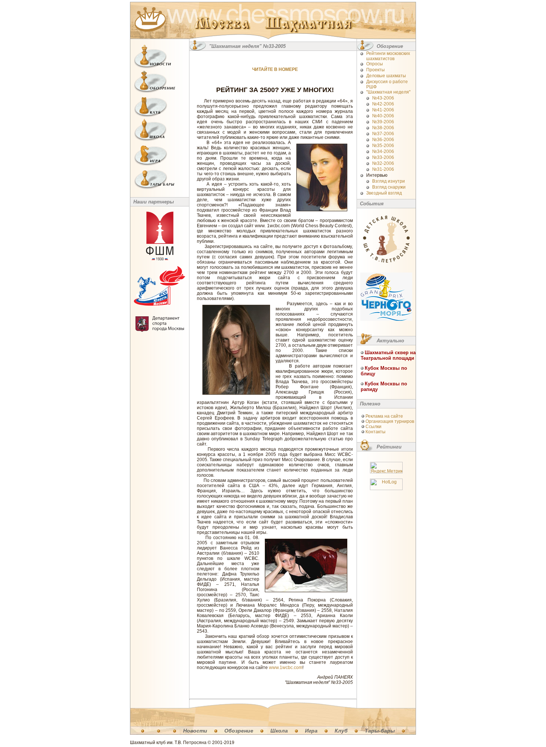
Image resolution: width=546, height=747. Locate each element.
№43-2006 (383, 98)
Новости (195, 731)
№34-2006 (383, 151)
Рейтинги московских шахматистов (388, 56)
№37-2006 (383, 133)
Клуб (341, 731)
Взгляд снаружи (389, 187)
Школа (279, 731)
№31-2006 (383, 169)
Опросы (374, 63)
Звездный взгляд (384, 193)
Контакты (375, 431)
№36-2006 (383, 139)
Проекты (375, 69)
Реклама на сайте (384, 416)
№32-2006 (383, 163)
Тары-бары (380, 731)
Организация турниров (389, 421)
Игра (311, 731)
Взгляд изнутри (388, 181)
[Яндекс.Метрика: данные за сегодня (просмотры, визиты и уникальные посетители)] (386, 467)
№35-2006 (383, 145)
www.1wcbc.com (285, 667)
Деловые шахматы (386, 75)
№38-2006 (383, 127)
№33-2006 (383, 157)
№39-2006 (383, 121)
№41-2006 (383, 109)
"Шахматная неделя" (388, 92)
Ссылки (373, 426)
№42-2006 (383, 104)
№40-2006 (383, 115)
